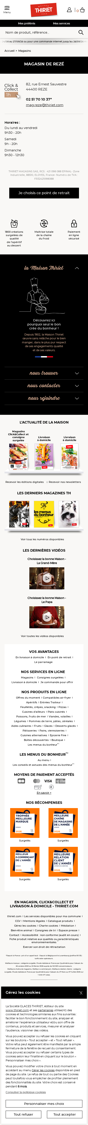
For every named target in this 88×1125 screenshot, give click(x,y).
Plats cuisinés (56, 711)
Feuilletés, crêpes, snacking (38, 707)
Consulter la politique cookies (26, 1092)
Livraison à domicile (24, 682)
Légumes (20, 721)
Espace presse (68, 930)
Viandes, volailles (60, 716)
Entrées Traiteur (50, 702)
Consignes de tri (45, 930)
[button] (69, 9)
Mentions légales (34, 921)
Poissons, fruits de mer (31, 716)
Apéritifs (31, 702)
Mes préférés (26, 23)
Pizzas (62, 707)
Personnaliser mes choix (44, 1104)
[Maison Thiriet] (44, 10)
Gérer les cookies (43, 1070)
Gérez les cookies (25, 925)
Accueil (9, 50)
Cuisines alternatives (34, 735)
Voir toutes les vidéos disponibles (42, 636)
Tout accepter (64, 1114)
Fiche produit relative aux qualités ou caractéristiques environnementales (44, 941)
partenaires (45, 1010)
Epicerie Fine (58, 735)
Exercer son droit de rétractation (44, 947)
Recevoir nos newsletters (65, 482)
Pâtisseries (30, 730)
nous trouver (44, 373)
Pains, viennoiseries (52, 730)
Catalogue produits (60, 921)
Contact (14, 935)
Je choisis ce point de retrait (44, 193)
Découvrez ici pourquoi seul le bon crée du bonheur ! (44, 324)
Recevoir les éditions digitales (24, 482)
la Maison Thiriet (44, 268)
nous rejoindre (44, 398)
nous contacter (44, 386)
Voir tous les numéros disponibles (42, 539)
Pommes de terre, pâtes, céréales (51, 721)
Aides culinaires (21, 725)
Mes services (61, 23)
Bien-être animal (21, 930)
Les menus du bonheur (43, 744)
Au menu (43, 760)
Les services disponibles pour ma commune (52, 916)
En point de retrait (59, 657)
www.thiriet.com (17, 1010)
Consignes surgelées (50, 677)
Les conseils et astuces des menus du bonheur (43, 764)
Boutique (57, 740)
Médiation (67, 925)
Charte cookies (48, 925)
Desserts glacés (65, 725)
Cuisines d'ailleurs (33, 711)
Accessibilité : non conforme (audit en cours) (50, 935)
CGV (18, 921)
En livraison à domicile (30, 657)
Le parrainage (43, 662)
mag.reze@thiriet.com (44, 105)
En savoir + (44, 792)
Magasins (24, 50)
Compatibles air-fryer (57, 697)
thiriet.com (14, 916)
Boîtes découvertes (36, 740)
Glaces (48, 725)
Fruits (38, 725)
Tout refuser (23, 1114)
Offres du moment (28, 697)
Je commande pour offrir (57, 682)
